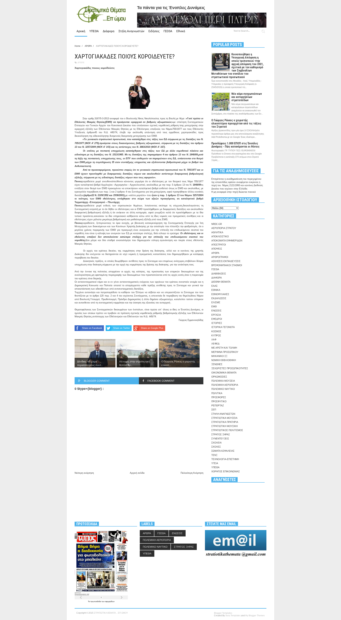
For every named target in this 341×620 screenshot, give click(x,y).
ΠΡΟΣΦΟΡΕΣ (218, 397)
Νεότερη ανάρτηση (84, 473)
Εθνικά (180, 31)
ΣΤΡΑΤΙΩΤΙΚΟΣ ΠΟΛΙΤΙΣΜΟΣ (227, 430)
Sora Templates (232, 615)
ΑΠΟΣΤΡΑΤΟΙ (218, 244)
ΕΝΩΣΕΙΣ (216, 310)
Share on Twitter (121, 328)
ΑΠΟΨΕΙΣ (216, 248)
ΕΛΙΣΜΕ (215, 302)
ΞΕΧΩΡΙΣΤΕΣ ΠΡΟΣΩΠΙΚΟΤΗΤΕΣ (229, 368)
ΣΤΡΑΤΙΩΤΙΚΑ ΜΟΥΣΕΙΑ (224, 418)
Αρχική (81, 31)
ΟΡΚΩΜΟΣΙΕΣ (219, 376)
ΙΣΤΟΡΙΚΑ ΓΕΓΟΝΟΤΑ (223, 327)
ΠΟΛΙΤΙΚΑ (216, 393)
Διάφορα (108, 31)
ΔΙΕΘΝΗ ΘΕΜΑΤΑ (221, 281)
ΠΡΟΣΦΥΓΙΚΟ (218, 401)
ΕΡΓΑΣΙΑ (216, 315)
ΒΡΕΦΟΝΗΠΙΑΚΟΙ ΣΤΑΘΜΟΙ (226, 265)
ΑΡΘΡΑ (80, 62)
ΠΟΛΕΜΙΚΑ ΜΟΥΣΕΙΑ (223, 381)
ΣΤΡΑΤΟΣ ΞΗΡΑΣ (220, 434)
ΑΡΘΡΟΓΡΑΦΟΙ (219, 257)
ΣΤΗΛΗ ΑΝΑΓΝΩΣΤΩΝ (223, 414)
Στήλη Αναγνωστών (131, 31)
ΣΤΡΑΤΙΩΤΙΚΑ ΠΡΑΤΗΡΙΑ (224, 422)
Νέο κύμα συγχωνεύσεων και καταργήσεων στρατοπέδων (246, 97)
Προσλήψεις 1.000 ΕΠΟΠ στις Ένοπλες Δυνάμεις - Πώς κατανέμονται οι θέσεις (235, 145)
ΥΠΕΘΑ (94, 31)
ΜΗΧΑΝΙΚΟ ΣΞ (219, 356)
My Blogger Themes (255, 615)
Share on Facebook (92, 328)
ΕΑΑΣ (214, 286)
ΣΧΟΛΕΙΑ (216, 442)
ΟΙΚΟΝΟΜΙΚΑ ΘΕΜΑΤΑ (224, 372)
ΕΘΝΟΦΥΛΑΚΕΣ (220, 294)
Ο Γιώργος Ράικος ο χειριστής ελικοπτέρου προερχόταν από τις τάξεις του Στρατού (236, 123)
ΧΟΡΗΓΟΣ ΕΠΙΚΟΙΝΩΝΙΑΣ (225, 471)
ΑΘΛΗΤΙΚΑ (217, 232)
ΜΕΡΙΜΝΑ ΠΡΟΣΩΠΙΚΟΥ (224, 352)
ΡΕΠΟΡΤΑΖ (217, 405)
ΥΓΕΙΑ (214, 463)
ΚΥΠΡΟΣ (216, 335)
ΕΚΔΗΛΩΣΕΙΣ (218, 298)
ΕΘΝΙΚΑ (215, 290)
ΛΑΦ (213, 339)
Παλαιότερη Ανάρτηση (192, 473)
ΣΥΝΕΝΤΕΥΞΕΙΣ (220, 438)
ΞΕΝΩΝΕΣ (216, 364)
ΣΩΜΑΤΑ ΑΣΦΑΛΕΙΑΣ (222, 451)
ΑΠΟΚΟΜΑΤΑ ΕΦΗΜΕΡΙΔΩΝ (226, 240)
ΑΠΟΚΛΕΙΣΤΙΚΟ (220, 236)
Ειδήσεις (153, 31)
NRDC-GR (216, 224)
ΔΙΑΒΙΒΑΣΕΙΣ (218, 273)
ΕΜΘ (214, 306)
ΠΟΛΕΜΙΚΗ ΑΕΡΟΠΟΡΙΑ (224, 385)
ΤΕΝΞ (214, 455)
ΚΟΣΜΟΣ (216, 331)
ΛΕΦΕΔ (215, 343)
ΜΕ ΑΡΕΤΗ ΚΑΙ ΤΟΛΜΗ (224, 347)
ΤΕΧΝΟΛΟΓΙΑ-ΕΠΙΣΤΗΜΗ (225, 459)
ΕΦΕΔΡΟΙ (216, 319)
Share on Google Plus (152, 328)
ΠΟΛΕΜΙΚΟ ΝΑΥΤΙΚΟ (223, 389)
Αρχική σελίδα (137, 473)
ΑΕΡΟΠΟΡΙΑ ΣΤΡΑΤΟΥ (223, 228)
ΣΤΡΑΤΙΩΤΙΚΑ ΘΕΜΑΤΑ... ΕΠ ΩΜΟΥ (111, 613)
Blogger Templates (223, 613)
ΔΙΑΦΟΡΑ (216, 277)
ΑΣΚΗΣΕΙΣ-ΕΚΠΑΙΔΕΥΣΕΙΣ (225, 261)
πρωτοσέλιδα (96, 601)
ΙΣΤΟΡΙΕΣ (216, 323)
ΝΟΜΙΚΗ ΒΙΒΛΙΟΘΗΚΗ (223, 360)
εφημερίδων (110, 601)
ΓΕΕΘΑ (168, 31)
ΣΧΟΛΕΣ (216, 446)
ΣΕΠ (213, 409)
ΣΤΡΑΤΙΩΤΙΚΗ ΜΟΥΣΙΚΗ (224, 426)
